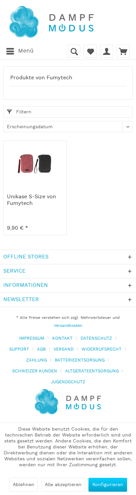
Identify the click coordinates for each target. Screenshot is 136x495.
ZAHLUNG (36, 360)
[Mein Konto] (106, 51)
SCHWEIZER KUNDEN (34, 371)
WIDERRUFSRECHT (101, 349)
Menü (26, 51)
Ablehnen (23, 485)
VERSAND (63, 349)
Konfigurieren (107, 485)
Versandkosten (68, 325)
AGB (41, 349)
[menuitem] (19, 51)
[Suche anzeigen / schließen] (73, 51)
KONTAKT (62, 338)
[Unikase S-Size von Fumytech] (35, 164)
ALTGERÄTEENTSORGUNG (92, 371)
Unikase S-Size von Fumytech (31, 200)
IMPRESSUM (31, 338)
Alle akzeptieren (63, 485)
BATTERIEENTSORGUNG (80, 360)
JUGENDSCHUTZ (68, 382)
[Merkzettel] (90, 51)
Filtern (23, 112)
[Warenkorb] (123, 51)
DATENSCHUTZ (96, 338)
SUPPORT (19, 349)
